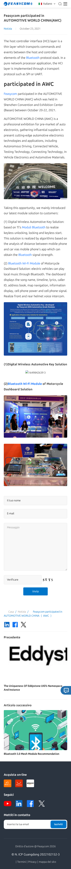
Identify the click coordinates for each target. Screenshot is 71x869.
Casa (11, 611)
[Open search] (60, 3)
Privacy (32, 862)
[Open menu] (65, 3)
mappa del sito (47, 862)
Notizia (8, 28)
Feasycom (10, 94)
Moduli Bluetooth (33, 227)
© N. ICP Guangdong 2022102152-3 (36, 854)
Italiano (47, 3)
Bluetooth (33, 58)
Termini (21, 862)
